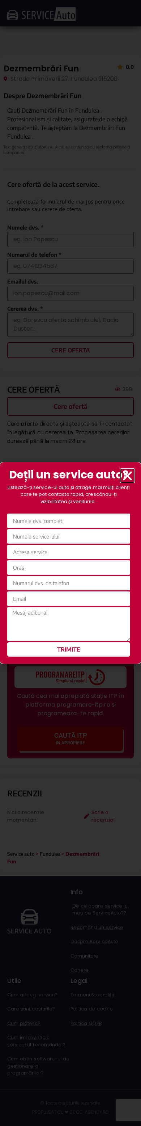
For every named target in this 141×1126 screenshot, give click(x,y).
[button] (127, 475)
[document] (70, 563)
